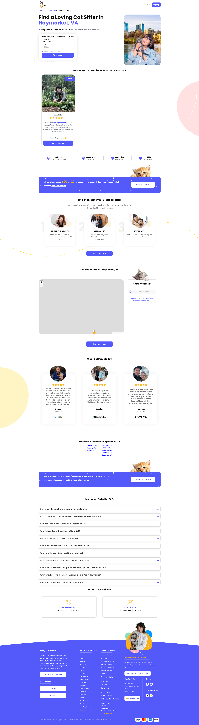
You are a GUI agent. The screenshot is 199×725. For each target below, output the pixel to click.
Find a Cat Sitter (99, 253)
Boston (82, 661)
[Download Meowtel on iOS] (147, 695)
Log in (147, 5)
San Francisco (85, 701)
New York (83, 682)
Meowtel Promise (59, 186)
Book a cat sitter (53, 674)
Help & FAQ (104, 681)
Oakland (83, 685)
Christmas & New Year (108, 711)
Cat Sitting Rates (106, 664)
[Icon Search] (130, 291)
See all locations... (86, 710)
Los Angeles (84, 676)
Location (46, 39)
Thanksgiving (105, 708)
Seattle (82, 704)
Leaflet (115, 333)
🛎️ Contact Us (132, 698)
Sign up (156, 5)
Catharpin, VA (107, 455)
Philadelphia (84, 689)
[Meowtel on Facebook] (147, 684)
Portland (83, 695)
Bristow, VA (90, 453)
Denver (82, 670)
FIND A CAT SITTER (143, 185)
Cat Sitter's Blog (106, 684)
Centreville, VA (92, 445)
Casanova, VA (107, 453)
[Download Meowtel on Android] (151, 695)
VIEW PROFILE (58, 143)
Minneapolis (84, 679)
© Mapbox (120, 333)
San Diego (83, 698)
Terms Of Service (76, 720)
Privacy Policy (89, 720)
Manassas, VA (91, 450)
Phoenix (83, 692)
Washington (84, 707)
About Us (104, 658)
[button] (94, 332)
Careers (103, 673)
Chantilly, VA (91, 448)
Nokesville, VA (107, 445)
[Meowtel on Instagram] (151, 684)
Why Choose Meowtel (108, 667)
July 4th (103, 706)
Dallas (82, 667)
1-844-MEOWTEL (68, 609)
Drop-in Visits (105, 692)
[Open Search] (141, 5)
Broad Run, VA (107, 450)
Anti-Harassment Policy (103, 720)
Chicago (83, 664)
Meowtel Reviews (107, 670)
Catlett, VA (106, 448)
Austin (82, 658)
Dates (45, 45)
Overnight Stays (106, 695)
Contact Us (130, 609)
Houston (83, 673)
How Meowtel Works (108, 661)
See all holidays (106, 713)
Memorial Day (105, 703)
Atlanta (82, 655)
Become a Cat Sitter (137, 673)
